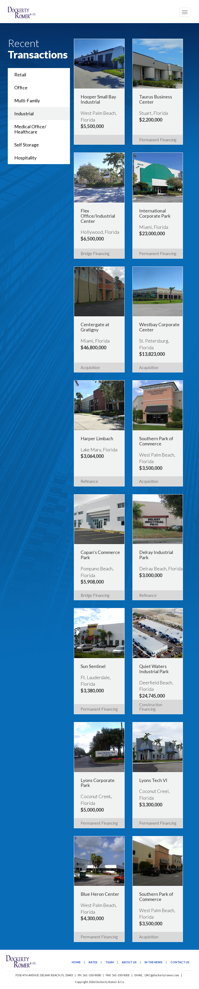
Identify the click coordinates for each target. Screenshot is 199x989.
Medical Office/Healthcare (30, 129)
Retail (20, 74)
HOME (76, 962)
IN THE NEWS (153, 962)
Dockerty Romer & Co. (109, 982)
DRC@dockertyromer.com (162, 975)
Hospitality (25, 158)
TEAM (109, 962)
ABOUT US (129, 962)
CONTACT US (179, 962)
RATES (93, 962)
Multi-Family (27, 100)
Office (20, 87)
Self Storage (26, 145)
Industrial (24, 113)
